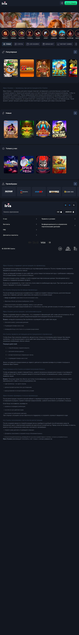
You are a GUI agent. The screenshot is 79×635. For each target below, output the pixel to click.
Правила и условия (48, 219)
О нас (5, 219)
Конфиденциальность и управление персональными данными (54, 225)
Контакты (6, 224)
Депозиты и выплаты (10, 235)
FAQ (4, 229)
